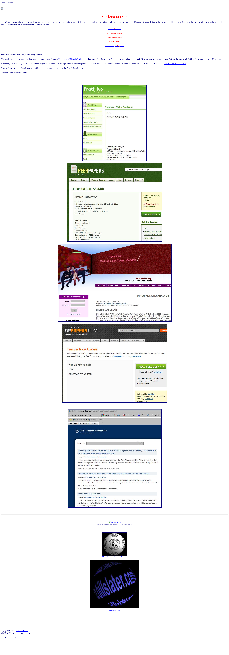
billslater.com (114, 611)
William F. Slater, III (22, 631)
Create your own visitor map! (114, 525)
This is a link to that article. (175, 63)
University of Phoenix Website (71, 59)
